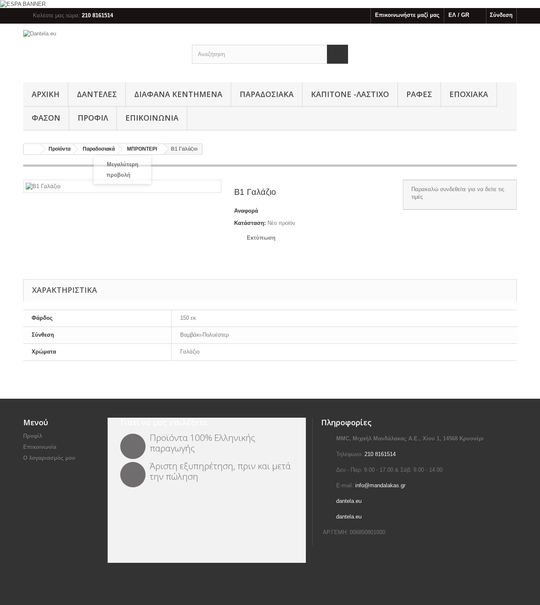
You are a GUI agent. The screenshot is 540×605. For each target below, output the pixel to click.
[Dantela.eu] (101, 51)
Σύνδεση (501, 15)
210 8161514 (380, 454)
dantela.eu (349, 501)
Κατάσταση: (250, 223)
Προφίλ (93, 118)
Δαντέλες (97, 94)
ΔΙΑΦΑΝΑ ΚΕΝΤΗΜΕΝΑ (178, 94)
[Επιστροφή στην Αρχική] (32, 149)
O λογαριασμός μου (49, 458)
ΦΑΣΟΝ (46, 118)
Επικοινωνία (151, 118)
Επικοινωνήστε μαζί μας (407, 15)
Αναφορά (246, 211)
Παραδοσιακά (267, 94)
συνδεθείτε (453, 189)
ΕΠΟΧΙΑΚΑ (468, 94)
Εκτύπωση (261, 238)
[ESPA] (23, 3)
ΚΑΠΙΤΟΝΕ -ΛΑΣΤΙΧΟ (350, 94)
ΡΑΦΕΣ (419, 94)
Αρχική (45, 94)
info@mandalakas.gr (380, 485)
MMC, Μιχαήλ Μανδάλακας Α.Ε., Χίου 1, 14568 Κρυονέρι (410, 438)
